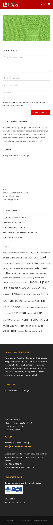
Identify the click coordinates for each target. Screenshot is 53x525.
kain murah (31, 313)
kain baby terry (34, 294)
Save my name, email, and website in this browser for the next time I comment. (26, 104)
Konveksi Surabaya (25, 521)
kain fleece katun (28, 307)
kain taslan (11, 326)
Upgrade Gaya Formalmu (14, 217)
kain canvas (29, 301)
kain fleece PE (41, 307)
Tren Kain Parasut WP (12, 237)
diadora (12, 282)
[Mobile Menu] (48, 4)
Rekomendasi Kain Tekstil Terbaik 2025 (20, 232)
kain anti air (23, 294)
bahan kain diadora (23, 269)
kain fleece (11, 307)
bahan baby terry (30, 253)
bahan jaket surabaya (12, 263)
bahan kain (30, 263)
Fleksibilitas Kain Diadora (14, 222)
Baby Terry (19, 253)
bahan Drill (8, 258)
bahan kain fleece (18, 273)
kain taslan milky (28, 326)
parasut (21, 331)
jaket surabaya (30, 287)
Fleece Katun (22, 282)
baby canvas (8, 253)
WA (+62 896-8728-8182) (19, 446)
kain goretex (7, 313)
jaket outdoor (10, 287)
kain (15, 294)
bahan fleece (20, 258)
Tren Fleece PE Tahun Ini (14, 227)
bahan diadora (43, 253)
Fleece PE (35, 282)
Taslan (28, 331)
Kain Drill (40, 300)
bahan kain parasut (11, 278)
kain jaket (19, 313)
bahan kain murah (38, 274)
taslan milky (37, 331)
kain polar (17, 320)
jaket (45, 282)
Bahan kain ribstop (27, 278)
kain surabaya (35, 319)
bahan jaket (37, 257)
